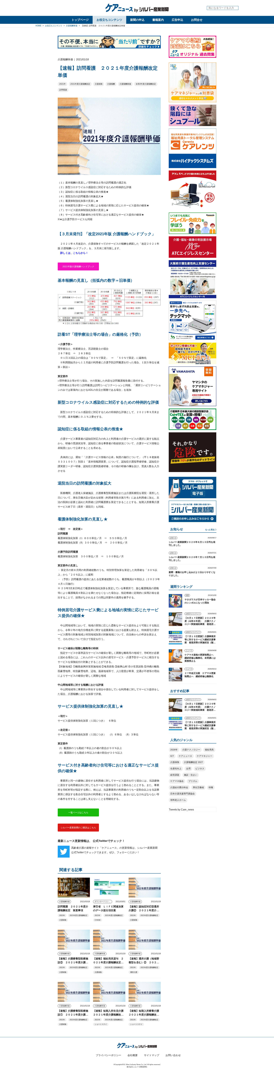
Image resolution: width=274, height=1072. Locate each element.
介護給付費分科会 (179, 787)
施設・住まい (190, 775)
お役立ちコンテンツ (109, 19)
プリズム (192, 781)
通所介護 (133, 972)
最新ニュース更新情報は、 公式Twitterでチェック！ (91, 840)
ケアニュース (185, 756)
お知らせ (173, 538)
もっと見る (210, 530)
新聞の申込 (137, 19)
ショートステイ (101, 1024)
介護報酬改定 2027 (193, 762)
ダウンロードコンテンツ (103, 901)
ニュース (189, 650)
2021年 (62, 84)
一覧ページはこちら (78, 812)
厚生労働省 (198, 787)
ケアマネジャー (204, 756)
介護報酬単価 (125, 84)
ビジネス (199, 768)
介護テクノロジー (191, 749)
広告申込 (177, 19)
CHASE (98, 920)
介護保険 (98, 84)
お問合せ (196, 19)
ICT (172, 756)
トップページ (80, 19)
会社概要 (132, 1055)
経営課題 (174, 775)
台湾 (188, 768)
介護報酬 (111, 84)
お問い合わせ (173, 1055)
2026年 (174, 749)
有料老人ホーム (178, 800)
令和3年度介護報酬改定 (146, 84)
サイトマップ (151, 1055)
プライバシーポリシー (108, 1055)
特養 (211, 787)
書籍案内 (158, 19)
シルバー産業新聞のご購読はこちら (78, 827)
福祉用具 (209, 749)
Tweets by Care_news (181, 809)
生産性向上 (175, 768)
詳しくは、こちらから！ (74, 253)
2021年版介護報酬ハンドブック (78, 266)
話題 (187, 595)
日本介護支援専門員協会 (182, 793)
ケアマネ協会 (177, 781)
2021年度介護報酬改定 (80, 84)
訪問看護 (63, 90)
